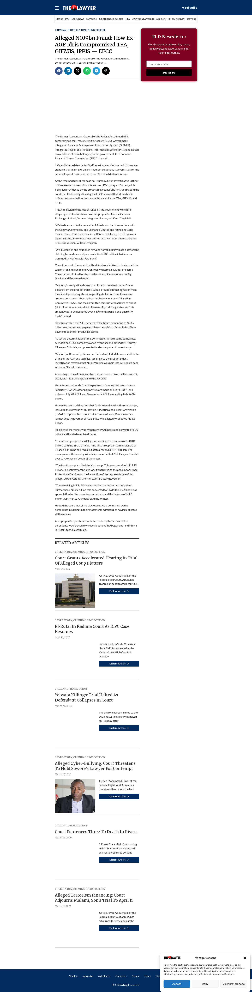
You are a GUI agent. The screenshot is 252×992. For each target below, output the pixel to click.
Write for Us (104, 976)
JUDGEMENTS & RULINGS (111, 19)
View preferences (234, 983)
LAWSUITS (91, 19)
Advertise (88, 976)
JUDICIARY (161, 19)
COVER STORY (63, 551)
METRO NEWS (63, 19)
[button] (245, 958)
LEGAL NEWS (78, 19)
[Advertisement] (169, 141)
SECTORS (191, 19)
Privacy (135, 976)
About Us (73, 976)
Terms (147, 976)
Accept (176, 983)
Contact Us (121, 976)
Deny (205, 983)
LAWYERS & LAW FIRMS (143, 19)
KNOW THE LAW (176, 19)
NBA (128, 19)
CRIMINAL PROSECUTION (70, 30)
